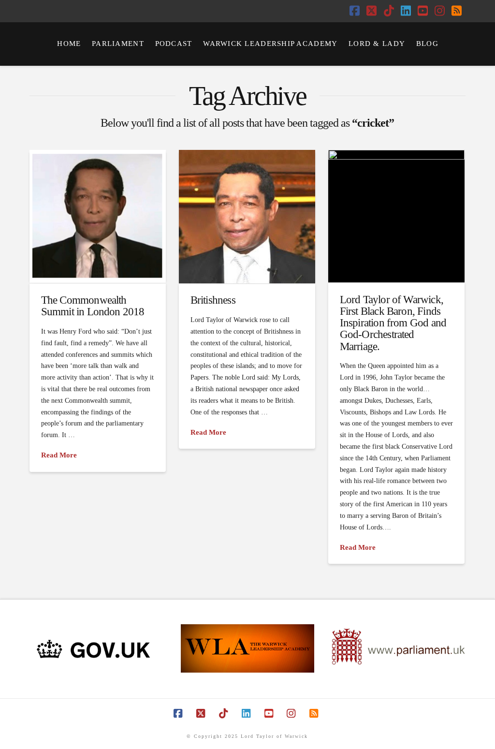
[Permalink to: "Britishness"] (247, 216)
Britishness (212, 300)
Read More (59, 455)
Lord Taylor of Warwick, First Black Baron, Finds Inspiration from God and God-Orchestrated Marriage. (393, 322)
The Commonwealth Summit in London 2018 (93, 306)
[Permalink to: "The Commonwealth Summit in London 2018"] (97, 216)
